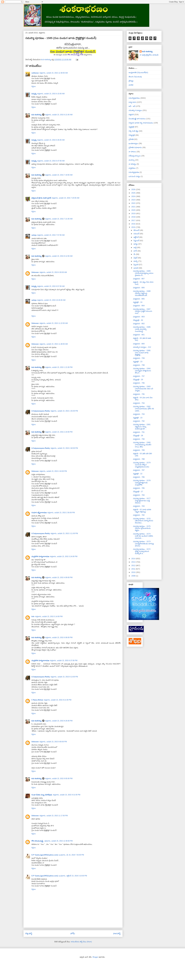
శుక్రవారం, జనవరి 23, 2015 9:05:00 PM (58, 778)
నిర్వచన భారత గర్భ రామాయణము (141, 123)
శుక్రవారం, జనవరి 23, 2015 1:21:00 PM (58, 367)
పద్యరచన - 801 (139, 335)
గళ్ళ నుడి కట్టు (134, 131)
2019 (133, 213)
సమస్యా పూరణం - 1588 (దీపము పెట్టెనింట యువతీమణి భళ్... (142, 293)
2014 (133, 559)
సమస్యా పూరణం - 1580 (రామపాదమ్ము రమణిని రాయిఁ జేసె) (142, 444)
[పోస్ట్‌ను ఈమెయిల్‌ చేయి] (77, 60)
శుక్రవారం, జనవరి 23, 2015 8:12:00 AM (58, 256)
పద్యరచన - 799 (139, 358)
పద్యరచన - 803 (139, 317)
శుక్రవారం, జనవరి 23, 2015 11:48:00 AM (54, 344)
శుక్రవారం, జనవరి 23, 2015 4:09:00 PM (58, 577)
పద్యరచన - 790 (139, 439)
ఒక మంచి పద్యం (134, 176)
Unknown (35, 272)
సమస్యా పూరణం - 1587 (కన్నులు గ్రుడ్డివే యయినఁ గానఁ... (142, 311)
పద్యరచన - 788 (139, 459)
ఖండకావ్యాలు (133, 143)
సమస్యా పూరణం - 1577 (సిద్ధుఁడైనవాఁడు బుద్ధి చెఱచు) (142, 500)
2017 (133, 220)
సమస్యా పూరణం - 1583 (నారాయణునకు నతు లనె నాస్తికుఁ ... (143, 388)
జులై (135, 247)
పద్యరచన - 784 (139, 495)
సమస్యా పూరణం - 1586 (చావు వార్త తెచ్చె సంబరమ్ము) (142, 329)
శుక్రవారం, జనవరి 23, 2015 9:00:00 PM (53, 742)
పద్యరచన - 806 (139, 288)
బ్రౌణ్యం (131, 81)
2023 (133, 200)
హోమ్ (72, 933)
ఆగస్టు (136, 244)
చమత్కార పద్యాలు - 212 (142, 347)
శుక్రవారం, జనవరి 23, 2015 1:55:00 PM (64, 411)
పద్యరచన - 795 (139, 394)
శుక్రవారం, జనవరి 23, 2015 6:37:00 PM (63, 660)
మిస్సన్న (33, 94)
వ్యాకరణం (132, 168)
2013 (133, 562)
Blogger (95, 957)
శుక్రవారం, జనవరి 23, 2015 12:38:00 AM (54, 73)
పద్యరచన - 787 (139, 470)
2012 (133, 565)
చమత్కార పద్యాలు (135, 110)
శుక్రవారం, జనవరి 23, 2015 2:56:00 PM (61, 513)
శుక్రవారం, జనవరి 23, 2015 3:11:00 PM (64, 533)
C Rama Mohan (37, 700)
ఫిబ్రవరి (136, 265)
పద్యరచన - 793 (139, 414)
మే (135, 254)
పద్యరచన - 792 (139, 421)
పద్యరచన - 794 (139, 403)
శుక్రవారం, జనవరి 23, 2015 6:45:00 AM (51, 140)
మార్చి (136, 261)
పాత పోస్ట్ (117, 933)
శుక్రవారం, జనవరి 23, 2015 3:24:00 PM (63, 556)
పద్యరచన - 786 (139, 477)
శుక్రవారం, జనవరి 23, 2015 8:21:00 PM (57, 700)
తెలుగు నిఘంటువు (135, 77)
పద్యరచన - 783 (139, 506)
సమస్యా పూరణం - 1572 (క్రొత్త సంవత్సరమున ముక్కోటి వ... (142, 551)
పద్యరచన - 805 (139, 299)
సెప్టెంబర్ (137, 241)
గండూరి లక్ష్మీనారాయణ (39, 513)
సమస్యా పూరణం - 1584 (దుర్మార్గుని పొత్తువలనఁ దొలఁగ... (142, 370)
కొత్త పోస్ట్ (28, 933)
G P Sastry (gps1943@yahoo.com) (44, 855)
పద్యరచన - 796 (139, 383)
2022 (133, 203)
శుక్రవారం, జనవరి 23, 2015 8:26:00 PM (58, 721)
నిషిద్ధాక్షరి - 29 (138, 380)
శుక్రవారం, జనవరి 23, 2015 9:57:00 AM (51, 286)
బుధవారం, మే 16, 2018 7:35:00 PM (71, 855)
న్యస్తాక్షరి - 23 (137, 362)
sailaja (33, 235)
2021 (133, 207)
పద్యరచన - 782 (139, 515)
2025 (133, 193)
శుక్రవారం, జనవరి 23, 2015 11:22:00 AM (54, 323)
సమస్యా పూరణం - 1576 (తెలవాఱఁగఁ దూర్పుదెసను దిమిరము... (143, 521)
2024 (133, 196)
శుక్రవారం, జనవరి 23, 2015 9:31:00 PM (66, 795)
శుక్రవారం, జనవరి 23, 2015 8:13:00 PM (64, 677)
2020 (133, 210)
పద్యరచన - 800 (139, 344)
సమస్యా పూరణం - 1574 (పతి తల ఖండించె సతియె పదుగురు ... (143, 536)
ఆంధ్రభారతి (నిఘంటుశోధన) (138, 72)
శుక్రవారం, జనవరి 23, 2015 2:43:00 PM (53, 471)
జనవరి (136, 268)
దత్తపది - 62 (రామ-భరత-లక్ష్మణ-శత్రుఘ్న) (142, 510)
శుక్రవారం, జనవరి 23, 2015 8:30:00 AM (53, 272)
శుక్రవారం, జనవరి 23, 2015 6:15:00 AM (51, 94)
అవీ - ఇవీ (132, 106)
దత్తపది (131, 114)
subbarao (35, 73)
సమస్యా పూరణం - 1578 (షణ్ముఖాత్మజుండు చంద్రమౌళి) (142, 482)
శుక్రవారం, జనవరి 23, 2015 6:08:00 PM (58, 637)
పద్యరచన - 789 (139, 450)
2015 (133, 227)
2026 (133, 189)
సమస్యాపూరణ (134, 172)
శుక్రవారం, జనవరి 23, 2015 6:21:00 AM (58, 115)
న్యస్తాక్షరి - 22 (137, 474)
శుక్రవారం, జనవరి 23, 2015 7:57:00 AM (51, 235)
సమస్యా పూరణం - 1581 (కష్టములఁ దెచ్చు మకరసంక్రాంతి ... (142, 426)
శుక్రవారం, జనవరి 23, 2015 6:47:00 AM (51, 161)
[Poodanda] (136, 632)
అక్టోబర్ (136, 237)
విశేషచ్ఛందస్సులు (135, 156)
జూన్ (135, 251)
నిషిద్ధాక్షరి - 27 (138, 491)
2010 (133, 572)
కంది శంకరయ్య (36, 115)
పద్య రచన (132, 102)
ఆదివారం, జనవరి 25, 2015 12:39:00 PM (58, 841)
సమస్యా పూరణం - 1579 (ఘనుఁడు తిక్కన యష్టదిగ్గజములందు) (142, 465)
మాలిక (131, 85)
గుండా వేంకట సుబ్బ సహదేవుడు (41, 795)
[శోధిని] (135, 644)
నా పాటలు (132, 152)
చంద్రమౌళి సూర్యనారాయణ (40, 556)
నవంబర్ (137, 234)
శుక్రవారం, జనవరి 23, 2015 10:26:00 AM (51, 300)
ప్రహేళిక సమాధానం (135, 147)
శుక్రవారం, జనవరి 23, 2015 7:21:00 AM (58, 219)
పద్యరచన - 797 (139, 376)
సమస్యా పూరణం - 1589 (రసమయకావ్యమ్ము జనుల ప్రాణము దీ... (143, 273)
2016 (133, 224)
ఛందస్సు (132, 160)
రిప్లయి (33, 86)
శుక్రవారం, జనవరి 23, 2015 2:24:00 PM (58, 432)
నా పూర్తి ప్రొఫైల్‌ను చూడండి (149, 55)
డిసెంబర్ (137, 230)
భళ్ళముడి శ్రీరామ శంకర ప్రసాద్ (41, 198)
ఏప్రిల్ (136, 258)
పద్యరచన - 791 (139, 432)
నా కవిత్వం (132, 164)
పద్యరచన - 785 (139, 488)
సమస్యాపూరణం (134, 98)
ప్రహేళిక (131, 139)
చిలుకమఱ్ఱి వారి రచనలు (137, 119)
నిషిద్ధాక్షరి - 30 (138, 320)
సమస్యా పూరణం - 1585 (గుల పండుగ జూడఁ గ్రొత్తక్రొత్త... (142, 352)
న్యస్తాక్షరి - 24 (137, 302)
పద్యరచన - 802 (139, 324)
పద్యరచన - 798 (139, 365)
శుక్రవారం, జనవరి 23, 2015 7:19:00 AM (58, 175)
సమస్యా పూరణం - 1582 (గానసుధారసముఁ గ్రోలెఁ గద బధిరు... (143, 408)
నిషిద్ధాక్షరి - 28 (138, 436)
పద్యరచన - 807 (139, 279)
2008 (133, 576)
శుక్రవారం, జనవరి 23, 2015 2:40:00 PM (64, 448)
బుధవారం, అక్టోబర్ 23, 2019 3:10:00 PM (73, 876)
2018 (133, 217)
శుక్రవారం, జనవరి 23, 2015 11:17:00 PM (54, 816)
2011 (133, 569)
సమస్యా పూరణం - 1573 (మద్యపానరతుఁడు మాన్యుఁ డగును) (143, 543)
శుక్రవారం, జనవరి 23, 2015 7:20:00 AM (65, 198)
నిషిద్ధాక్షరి (132, 135)
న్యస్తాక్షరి (131, 127)
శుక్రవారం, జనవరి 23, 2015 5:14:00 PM (49, 616)
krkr (32, 616)
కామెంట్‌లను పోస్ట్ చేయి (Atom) (81, 942)
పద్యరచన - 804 (139, 306)
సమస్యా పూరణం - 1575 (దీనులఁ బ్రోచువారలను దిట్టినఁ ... (142, 528)
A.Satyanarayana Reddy (40, 411)
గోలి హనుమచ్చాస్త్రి (37, 841)
